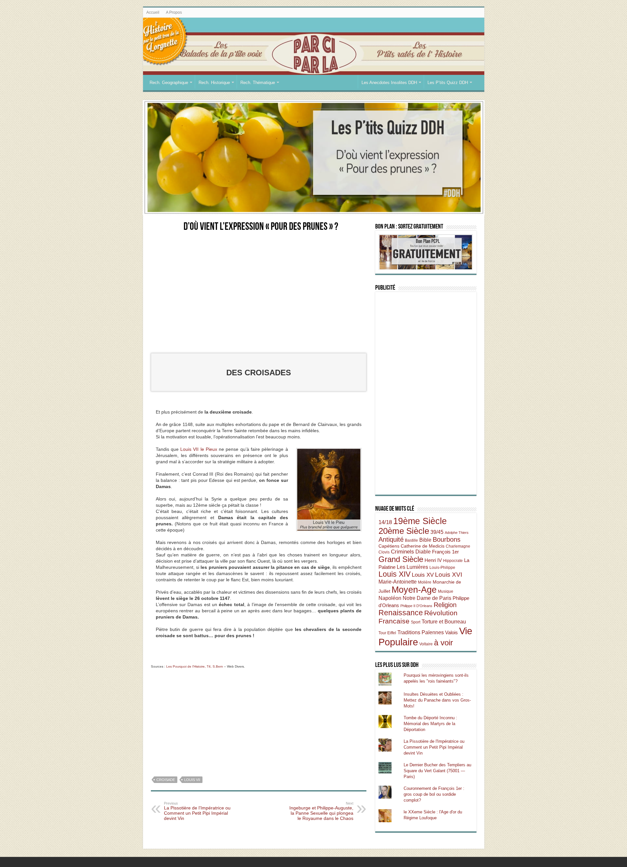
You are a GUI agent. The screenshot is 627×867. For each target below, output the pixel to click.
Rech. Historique (214, 82)
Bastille (411, 540)
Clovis (384, 552)
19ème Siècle (420, 521)
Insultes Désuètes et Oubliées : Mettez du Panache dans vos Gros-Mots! (437, 700)
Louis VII (192, 780)
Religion (445, 604)
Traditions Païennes (420, 632)
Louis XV (423, 575)
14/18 (385, 522)
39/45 (436, 532)
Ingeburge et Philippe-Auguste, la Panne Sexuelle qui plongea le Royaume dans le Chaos (321, 811)
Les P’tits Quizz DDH (447, 82)
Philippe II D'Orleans (416, 606)
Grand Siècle (400, 559)
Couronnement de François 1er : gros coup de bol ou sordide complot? (434, 794)
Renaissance (400, 613)
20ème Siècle (403, 531)
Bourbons (446, 539)
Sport (415, 622)
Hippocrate (453, 560)
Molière (424, 582)
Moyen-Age (414, 590)
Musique (445, 591)
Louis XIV (394, 574)
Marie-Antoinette (397, 582)
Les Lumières (412, 567)
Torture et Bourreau (444, 621)
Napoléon (389, 598)
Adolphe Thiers (457, 533)
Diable (423, 551)
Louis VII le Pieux (198, 449)
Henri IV (433, 560)
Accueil (152, 12)
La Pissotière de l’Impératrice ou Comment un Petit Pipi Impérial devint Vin (197, 811)
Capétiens (388, 546)
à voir (443, 642)
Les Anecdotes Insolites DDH (389, 82)
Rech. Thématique (257, 82)
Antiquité (391, 539)
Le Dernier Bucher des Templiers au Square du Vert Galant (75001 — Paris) (437, 770)
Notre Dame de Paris (427, 598)
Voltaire (426, 644)
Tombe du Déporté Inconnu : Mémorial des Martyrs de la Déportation (430, 723)
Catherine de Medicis (422, 546)
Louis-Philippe (442, 567)
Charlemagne (458, 546)
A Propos (174, 12)
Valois (451, 632)
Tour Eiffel (387, 633)
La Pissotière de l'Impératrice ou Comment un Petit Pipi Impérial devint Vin (434, 747)
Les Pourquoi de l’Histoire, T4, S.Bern (194, 666)
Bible (425, 540)
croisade (165, 780)
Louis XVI (448, 574)
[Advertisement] (258, 286)
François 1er (445, 551)
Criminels (402, 552)
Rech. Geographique (169, 82)
